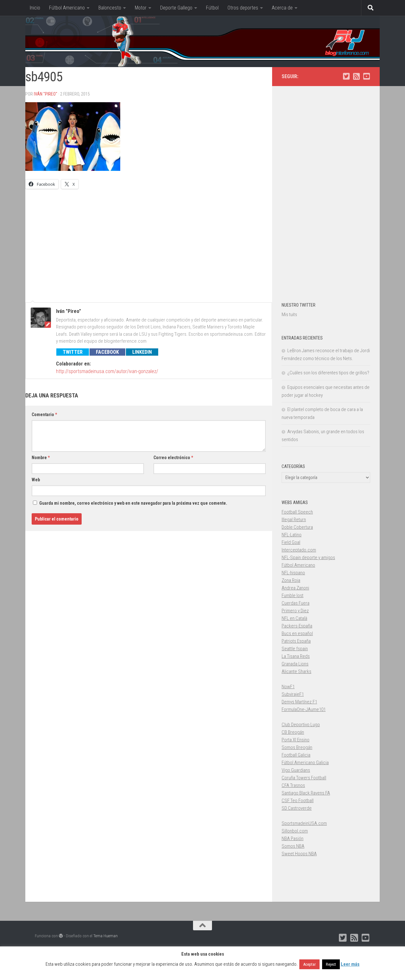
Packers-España (297, 626)
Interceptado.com (299, 550)
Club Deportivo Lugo (301, 724)
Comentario (44, 414)
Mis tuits (289, 314)
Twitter (73, 352)
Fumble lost (292, 595)
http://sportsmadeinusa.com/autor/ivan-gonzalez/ (107, 371)
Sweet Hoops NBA (299, 854)
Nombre (41, 457)
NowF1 (288, 686)
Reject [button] (331, 964)
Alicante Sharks (296, 671)
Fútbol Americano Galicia (305, 762)
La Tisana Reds (296, 656)
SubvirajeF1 (293, 694)
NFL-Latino (292, 535)
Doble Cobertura (297, 527)
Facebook (107, 352)
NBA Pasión (292, 838)
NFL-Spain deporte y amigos (308, 557)
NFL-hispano (293, 573)
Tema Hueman (105, 935)
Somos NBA (293, 846)
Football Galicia (296, 755)
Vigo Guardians (296, 770)
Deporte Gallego (176, 8)
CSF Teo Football (298, 800)
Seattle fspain (295, 649)
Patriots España (296, 641)
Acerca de (282, 8)
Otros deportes (242, 8)
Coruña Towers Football (304, 778)
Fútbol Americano (67, 8)
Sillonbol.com (295, 831)
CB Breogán (293, 732)
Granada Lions (295, 664)
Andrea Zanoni (295, 588)
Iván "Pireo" (45, 94)
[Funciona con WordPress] (61, 936)
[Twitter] (346, 76)
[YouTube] (366, 76)
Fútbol (212, 8)
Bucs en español (297, 633)
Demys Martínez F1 (299, 702)
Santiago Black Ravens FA (306, 793)
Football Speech (297, 512)
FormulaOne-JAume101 (304, 709)
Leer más (350, 964)
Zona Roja (291, 580)
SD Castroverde (297, 808)
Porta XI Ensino (295, 740)
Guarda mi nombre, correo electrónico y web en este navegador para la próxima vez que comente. (133, 503)
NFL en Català (294, 618)
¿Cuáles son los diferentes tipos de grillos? (328, 373)
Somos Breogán (297, 747)
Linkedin (142, 352)
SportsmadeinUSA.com (304, 823)
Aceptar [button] (309, 964)
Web (36, 479)
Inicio (35, 8)
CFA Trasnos (293, 785)
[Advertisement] (148, 242)
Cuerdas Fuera (295, 603)
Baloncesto (109, 8)
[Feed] (356, 76)
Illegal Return (294, 519)
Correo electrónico (173, 457)
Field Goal (291, 542)
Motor (140, 8)
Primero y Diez (295, 611)
